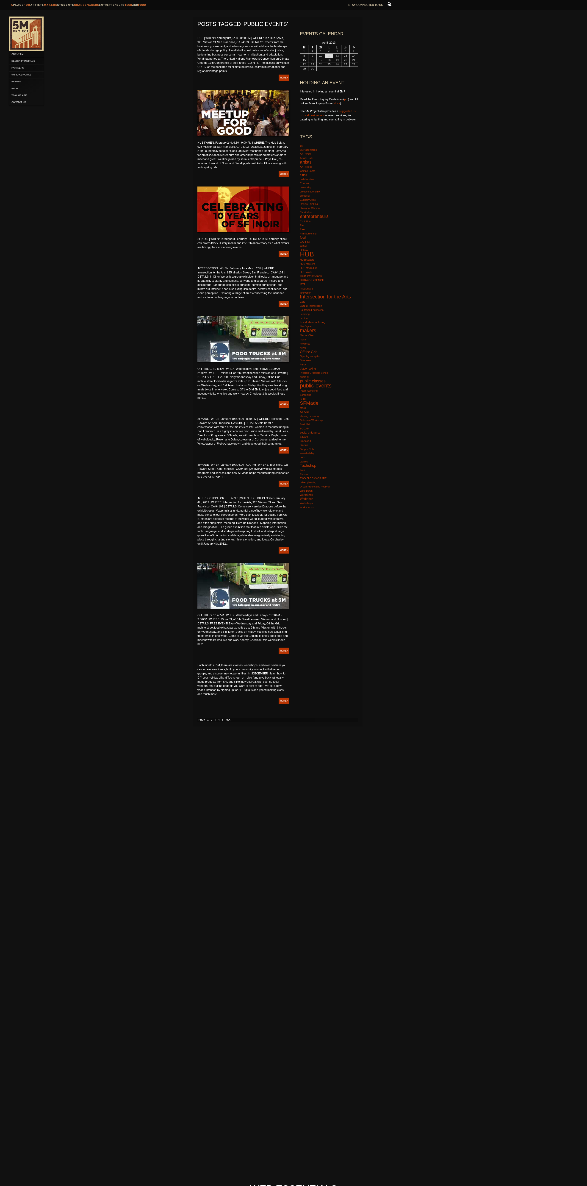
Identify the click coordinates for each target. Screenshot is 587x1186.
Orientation (306, 360)
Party (303, 364)
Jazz (302, 301)
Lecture (304, 318)
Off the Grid (308, 352)
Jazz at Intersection (311, 305)
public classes (313, 381)
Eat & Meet (306, 212)
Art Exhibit (305, 154)
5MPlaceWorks (21, 74)
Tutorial (304, 474)
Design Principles (23, 61)
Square (304, 436)
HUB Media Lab (308, 268)
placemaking (308, 368)
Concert (304, 183)
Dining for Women (310, 208)
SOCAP (304, 428)
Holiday (304, 250)
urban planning (308, 482)
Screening (305, 394)
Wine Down (306, 490)
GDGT (303, 246)
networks (305, 343)
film (302, 229)
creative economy (310, 191)
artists (306, 162)
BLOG (14, 88)
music (303, 339)
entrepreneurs (314, 216)
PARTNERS (17, 68)
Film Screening (308, 233)
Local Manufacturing (312, 322)
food (303, 237)
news (303, 347)
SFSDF (305, 412)
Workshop (306, 499)
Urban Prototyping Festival (314, 486)
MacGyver (306, 326)
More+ (284, 77)
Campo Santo (307, 171)
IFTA (302, 284)
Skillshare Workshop (311, 420)
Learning (305, 314)
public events (316, 386)
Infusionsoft (306, 288)
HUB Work (306, 272)
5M (301, 145)
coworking (305, 187)
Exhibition (305, 221)
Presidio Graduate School (314, 372)
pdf (346, 99)
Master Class (307, 335)
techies (304, 461)
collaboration (307, 179)
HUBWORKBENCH (312, 280)
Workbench (306, 494)
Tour (302, 470)
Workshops (306, 503)
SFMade (309, 403)
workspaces (307, 507)
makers (308, 330)
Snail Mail (305, 424)
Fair (302, 225)
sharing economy (309, 416)
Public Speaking (309, 390)
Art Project (306, 166)
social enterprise (310, 432)
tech (302, 457)
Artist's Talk (306, 158)
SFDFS (304, 399)
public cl (304, 377)
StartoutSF (306, 441)
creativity (305, 195)
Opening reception (310, 356)
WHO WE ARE (19, 95)
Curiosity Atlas (308, 199)
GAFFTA (305, 241)
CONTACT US (18, 102)
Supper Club (307, 449)
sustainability (307, 453)
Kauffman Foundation (312, 310)
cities (303, 175)
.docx (336, 103)
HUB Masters (307, 263)
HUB (307, 254)
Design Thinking (309, 204)
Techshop (308, 465)
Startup (304, 445)
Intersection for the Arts (325, 297)
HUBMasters (307, 259)
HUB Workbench (311, 276)
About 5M (17, 54)
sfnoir (303, 407)
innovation (305, 292)
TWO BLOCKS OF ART (313, 478)
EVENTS (16, 81)
